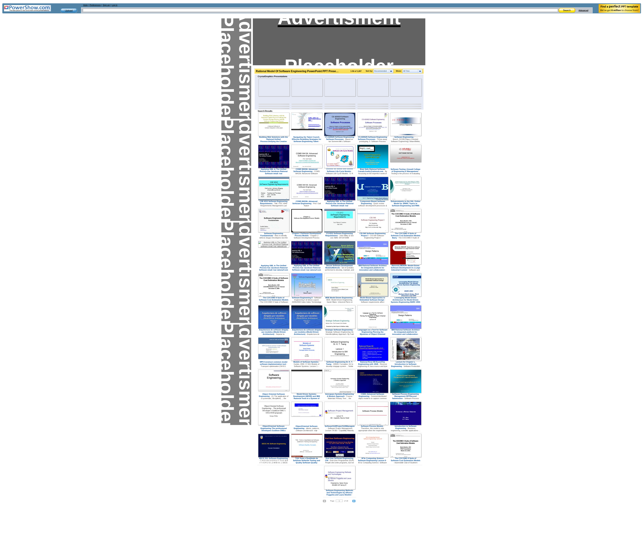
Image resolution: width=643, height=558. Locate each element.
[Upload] (68, 10)
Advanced (583, 10)
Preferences (95, 5)
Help (85, 5)
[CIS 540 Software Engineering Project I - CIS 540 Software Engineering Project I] (372, 232)
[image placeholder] (268, 87)
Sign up (106, 5)
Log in (114, 5)
